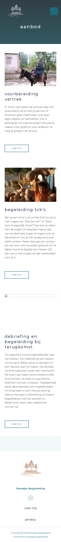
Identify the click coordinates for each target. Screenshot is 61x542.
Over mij (31, 508)
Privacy (30, 519)
